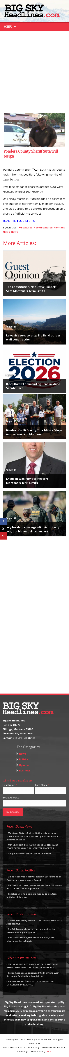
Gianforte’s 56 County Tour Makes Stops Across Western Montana (34, 432)
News (14, 231)
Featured (27, 227)
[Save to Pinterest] (3, 536)
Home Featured (43, 227)
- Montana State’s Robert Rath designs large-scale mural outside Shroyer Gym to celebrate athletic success (32, 836)
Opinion (24, 765)
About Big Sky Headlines (18, 733)
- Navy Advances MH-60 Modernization (28, 853)
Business (25, 770)
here (48, 1051)
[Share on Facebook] (3, 521)
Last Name (42, 784)
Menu (8, 26)
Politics (24, 759)
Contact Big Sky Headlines (19, 737)
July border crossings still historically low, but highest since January (32, 529)
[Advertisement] (34, 71)
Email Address (12, 797)
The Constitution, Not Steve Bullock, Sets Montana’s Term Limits (31, 288)
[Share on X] (3, 528)
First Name (10, 784)
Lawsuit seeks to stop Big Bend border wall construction (33, 337)
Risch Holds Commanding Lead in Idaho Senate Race (33, 386)
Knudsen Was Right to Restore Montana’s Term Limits (27, 480)
